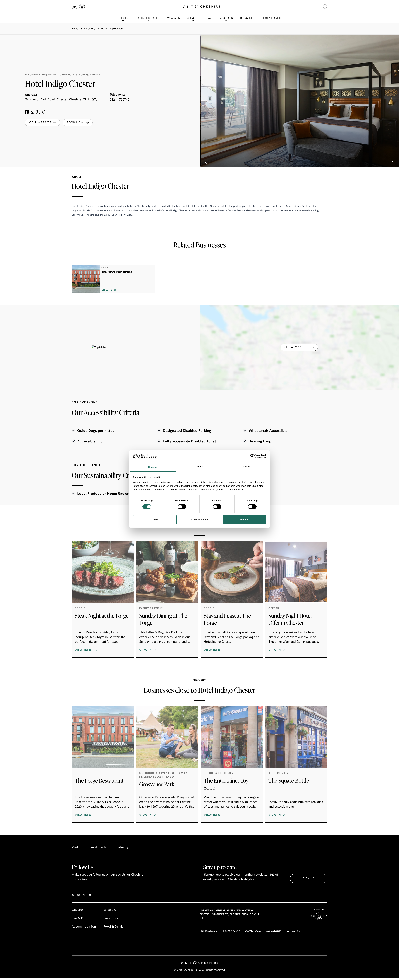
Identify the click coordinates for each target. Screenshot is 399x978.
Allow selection (199, 519)
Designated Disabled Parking (187, 431)
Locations (110, 918)
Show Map (292, 347)
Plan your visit (271, 18)
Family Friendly (151, 608)
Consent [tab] (152, 467)
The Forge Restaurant (116, 272)
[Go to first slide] (392, 162)
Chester (123, 18)
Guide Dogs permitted (96, 431)
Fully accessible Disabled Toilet (189, 441)
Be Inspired (247, 18)
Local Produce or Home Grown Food (108, 494)
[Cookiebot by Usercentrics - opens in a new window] (252, 456)
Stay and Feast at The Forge (227, 619)
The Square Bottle (288, 780)
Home (75, 29)
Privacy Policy (231, 930)
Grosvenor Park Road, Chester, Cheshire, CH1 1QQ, (61, 99)
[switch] (182, 506)
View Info (108, 290)
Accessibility (273, 930)
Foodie (80, 608)
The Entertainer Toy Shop (226, 784)
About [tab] (246, 466)
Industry (123, 847)
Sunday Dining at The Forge (163, 619)
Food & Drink (113, 926)
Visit (75, 847)
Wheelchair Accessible (268, 431)
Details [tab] (199, 466)
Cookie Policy (253, 930)
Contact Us (293, 930)
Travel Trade (97, 847)
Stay (208, 18)
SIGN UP (308, 878)
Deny (154, 519)
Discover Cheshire (148, 18)
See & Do (192, 18)
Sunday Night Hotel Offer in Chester (290, 619)
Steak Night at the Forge (102, 615)
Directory (89, 29)
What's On (173, 18)
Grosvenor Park (156, 784)
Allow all (244, 519)
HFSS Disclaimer (209, 930)
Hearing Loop (260, 441)
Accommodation (84, 926)
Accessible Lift (89, 441)
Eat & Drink (226, 18)
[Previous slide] (205, 162)
